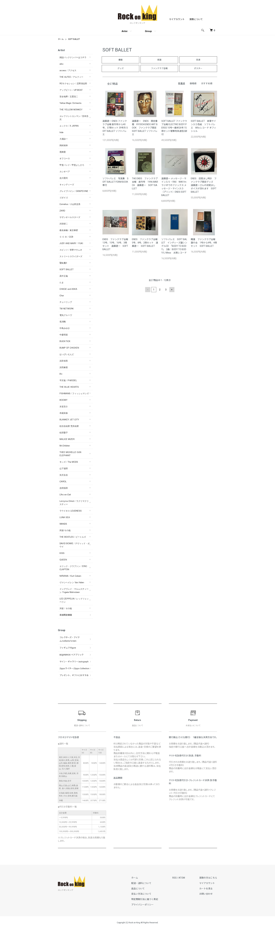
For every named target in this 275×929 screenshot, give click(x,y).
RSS (174, 877)
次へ (171, 289)
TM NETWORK (67, 308)
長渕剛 (63, 321)
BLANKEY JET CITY (69, 419)
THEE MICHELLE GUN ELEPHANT (70, 454)
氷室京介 (64, 406)
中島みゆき (65, 328)
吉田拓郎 (64, 487)
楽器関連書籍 (66, 615)
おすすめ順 (206, 83)
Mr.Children (65, 445)
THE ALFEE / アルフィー (71, 76)
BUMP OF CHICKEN (69, 347)
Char (62, 295)
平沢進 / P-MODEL (68, 380)
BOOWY (63, 399)
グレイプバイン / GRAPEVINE (74, 190)
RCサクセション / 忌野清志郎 (73, 83)
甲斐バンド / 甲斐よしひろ (73, 164)
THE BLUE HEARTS (69, 386)
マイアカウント (177, 19)
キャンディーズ (67, 184)
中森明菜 (64, 334)
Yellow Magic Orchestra (70, 102)
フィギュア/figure (68, 648)
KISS (62, 553)
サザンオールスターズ (70, 217)
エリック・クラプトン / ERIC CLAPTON (73, 568)
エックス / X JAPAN (69, 125)
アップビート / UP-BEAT (71, 89)
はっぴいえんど (67, 354)
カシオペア (65, 171)
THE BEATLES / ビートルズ (73, 536)
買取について (196, 19)
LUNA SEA (65, 517)
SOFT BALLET (74, 39)
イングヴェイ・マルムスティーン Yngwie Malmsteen (74, 590)
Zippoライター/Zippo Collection (74, 668)
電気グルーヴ (66, 315)
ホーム (61, 39)
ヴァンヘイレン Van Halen (72, 582)
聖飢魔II (63, 262)
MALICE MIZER (67, 439)
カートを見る (206, 888)
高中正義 (64, 275)
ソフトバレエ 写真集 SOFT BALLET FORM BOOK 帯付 (116, 181)
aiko (61, 63)
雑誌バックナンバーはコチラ (73, 57)
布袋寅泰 (64, 412)
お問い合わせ (206, 894)
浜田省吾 (64, 360)
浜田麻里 (64, 367)
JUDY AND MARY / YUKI (71, 243)
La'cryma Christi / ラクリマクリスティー (74, 502)
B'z (61, 373)
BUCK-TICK (65, 341)
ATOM (182, 877)
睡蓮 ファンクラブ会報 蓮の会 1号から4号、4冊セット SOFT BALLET (204, 242)
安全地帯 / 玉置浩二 (69, 96)
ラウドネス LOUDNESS (71, 510)
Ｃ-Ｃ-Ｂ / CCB (66, 236)
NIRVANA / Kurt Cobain (70, 575)
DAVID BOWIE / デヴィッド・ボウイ (75, 545)
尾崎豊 (63, 151)
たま (62, 282)
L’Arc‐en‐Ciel (65, 494)
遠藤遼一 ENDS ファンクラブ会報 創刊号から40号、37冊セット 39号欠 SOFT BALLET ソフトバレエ (115, 128)
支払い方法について (141, 894)
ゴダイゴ (64, 197)
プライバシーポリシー (142, 904)
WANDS (63, 523)
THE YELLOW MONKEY (71, 109)
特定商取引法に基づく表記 (144, 899)
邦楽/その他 (65, 530)
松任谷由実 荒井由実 (69, 425)
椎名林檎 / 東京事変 (69, 230)
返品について (138, 888)
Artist (124, 31)
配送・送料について (141, 883)
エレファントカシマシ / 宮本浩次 (74, 117)
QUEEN (63, 559)
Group (148, 31)
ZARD (62, 210)
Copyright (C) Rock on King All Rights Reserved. (137, 923)
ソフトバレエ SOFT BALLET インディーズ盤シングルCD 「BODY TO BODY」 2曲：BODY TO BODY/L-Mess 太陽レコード (174, 246)
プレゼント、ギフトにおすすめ (74, 675)
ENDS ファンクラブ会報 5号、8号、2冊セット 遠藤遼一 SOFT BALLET (146, 242)
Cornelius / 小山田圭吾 (70, 204)
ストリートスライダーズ (71, 256)
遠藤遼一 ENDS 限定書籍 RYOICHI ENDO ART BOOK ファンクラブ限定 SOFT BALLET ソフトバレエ (145, 128)
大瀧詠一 (64, 138)
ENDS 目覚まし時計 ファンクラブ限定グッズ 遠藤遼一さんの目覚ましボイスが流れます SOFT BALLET (203, 185)
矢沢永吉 (64, 474)
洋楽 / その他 (66, 608)
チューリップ (66, 301)
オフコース (65, 158)
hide (61, 132)
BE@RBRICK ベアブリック (72, 655)
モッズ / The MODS (69, 461)
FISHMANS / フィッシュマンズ (74, 393)
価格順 (193, 83)
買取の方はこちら (208, 877)
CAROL (63, 481)
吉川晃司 (64, 177)
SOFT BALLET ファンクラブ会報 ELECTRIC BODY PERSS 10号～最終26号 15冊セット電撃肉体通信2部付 (174, 128)
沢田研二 (64, 223)
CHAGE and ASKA (68, 288)
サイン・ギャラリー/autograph (74, 661)
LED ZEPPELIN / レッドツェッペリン (74, 600)
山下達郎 (64, 468)
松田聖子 (64, 432)
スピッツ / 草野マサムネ (71, 249)
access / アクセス (68, 70)
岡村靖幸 (64, 145)
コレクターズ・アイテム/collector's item (70, 639)
